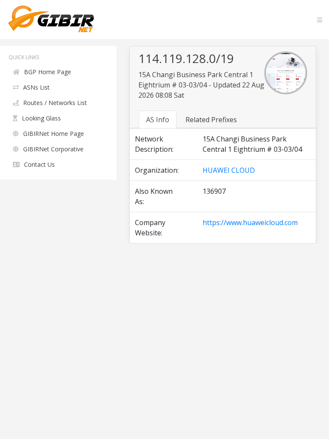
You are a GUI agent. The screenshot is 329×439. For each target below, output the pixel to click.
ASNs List (36, 87)
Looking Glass (41, 118)
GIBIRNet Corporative (53, 149)
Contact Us (39, 164)
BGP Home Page (47, 72)
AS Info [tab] (157, 119)
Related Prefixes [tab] (211, 119)
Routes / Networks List (55, 103)
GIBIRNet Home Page (53, 133)
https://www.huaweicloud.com (250, 222)
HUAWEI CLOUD (229, 170)
